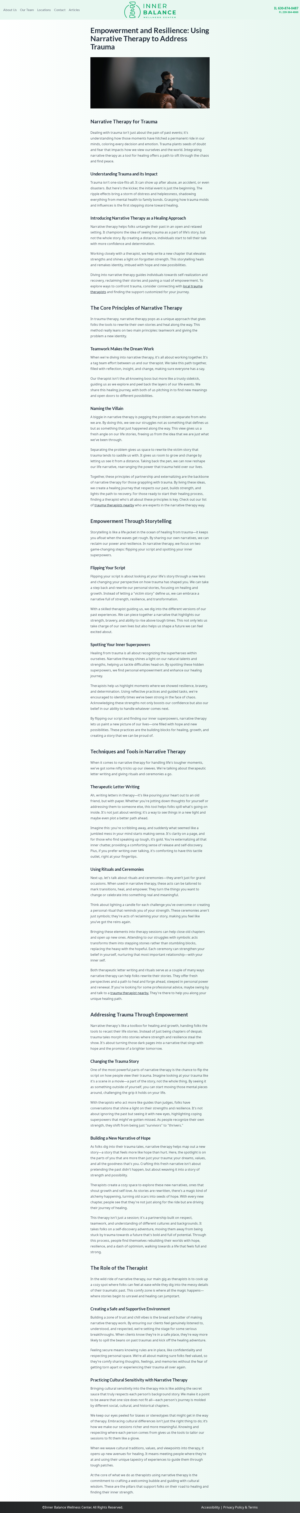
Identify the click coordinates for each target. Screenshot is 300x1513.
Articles (74, 10)
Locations (44, 10)
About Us (10, 10)
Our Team (27, 10)
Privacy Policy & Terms (240, 1507)
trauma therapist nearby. (129, 993)
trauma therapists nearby (114, 505)
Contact (60, 10)
